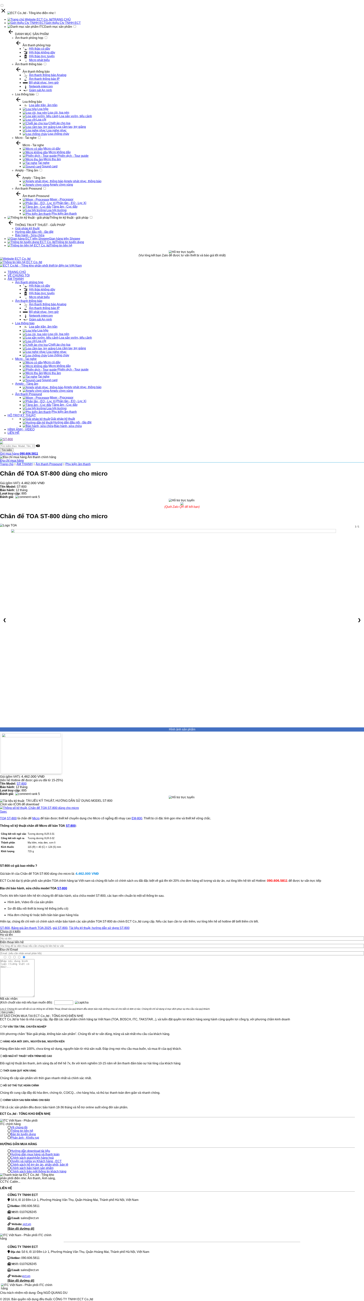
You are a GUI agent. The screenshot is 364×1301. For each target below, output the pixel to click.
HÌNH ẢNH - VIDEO (21, 429)
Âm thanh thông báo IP (44, 78)
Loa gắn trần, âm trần (43, 105)
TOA (3, 818)
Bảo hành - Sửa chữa (29, 235)
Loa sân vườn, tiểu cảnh (75, 116)
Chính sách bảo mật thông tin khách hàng (38, 1171)
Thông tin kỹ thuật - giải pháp (68, 217)
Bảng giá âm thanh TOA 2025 (31, 928)
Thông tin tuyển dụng (70, 242)
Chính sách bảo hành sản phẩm (32, 1168)
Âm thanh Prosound (28, 188)
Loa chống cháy (58, 133)
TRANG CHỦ (61, 19)
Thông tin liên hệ (61, 245)
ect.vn (26, 1224)
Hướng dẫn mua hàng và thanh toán (35, 1154)
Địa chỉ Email (9, 949)
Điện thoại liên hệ (12, 942)
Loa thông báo (25, 94)
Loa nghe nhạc (56, 130)
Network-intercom (41, 86)
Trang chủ (6, 464)
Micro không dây (60, 152)
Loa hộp (42, 109)
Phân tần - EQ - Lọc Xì (71, 203)
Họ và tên (6, 934)
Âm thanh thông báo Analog (47, 75)
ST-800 (22, 783)
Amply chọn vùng (61, 184)
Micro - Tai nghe (26, 137)
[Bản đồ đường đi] (21, 1228)
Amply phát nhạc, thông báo (82, 181)
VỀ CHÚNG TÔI (19, 275)
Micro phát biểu (39, 60)
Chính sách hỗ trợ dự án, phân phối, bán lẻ (39, 1164)
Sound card (49, 166)
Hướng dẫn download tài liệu (30, 1151)
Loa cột (41, 119)
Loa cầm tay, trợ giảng (71, 126)
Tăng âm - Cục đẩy (65, 206)
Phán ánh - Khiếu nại (25, 1137)
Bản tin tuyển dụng (23, 1134)
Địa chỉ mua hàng (12, 460)
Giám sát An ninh (40, 90)
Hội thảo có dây (39, 48)
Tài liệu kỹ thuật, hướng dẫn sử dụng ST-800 (99, 928)
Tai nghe (43, 162)
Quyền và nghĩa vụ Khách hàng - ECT (36, 1161)
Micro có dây (51, 148)
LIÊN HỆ (14, 432)
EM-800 (137, 818)
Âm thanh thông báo (28, 64)
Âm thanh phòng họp (29, 37)
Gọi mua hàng (19, 453)
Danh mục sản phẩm (58, 26)
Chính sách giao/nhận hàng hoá (32, 1157)
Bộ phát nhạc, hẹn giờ (44, 82)
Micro (36, 818)
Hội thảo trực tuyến (42, 56)
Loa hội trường (56, 210)
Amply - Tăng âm (26, 170)
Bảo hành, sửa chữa (68, 426)
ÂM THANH (16, 278)
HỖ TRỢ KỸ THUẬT (22, 415)
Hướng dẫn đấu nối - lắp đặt (34, 231)
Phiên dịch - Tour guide (73, 155)
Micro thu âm (52, 159)
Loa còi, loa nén (58, 112)
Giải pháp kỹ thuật (27, 228)
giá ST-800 (60, 928)
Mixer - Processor (61, 199)
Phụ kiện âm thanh (64, 213)
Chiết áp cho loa (59, 123)
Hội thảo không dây (42, 52)
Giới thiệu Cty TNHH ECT (63, 22)
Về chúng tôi (19, 1127)
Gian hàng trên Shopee (64, 238)
